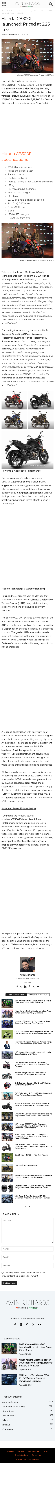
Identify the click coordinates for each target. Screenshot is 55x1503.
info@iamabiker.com (33, 1318)
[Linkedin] (26, 987)
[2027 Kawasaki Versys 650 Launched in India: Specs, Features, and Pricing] (7, 1055)
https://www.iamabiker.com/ (27, 978)
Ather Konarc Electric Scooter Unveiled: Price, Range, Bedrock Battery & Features (33, 1012)
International (8, 1411)
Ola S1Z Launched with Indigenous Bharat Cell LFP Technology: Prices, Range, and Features (34, 1032)
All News (10, 1451)
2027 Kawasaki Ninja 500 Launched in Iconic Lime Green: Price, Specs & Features (33, 1002)
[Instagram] (22, 987)
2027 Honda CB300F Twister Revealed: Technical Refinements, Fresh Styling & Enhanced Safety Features (31, 1126)
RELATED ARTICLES (16, 995)
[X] (34, 987)
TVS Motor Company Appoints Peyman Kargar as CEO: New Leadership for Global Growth (33, 1043)
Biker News (7, 1429)
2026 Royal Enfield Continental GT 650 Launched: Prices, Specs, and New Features (32, 1197)
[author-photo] (27, 964)
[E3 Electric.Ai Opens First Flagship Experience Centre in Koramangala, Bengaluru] (7, 1178)
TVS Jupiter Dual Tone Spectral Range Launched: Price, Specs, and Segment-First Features (32, 1064)
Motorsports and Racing (13, 1406)
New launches (8, 1415)
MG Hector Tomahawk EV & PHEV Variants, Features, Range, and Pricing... (34, 1378)
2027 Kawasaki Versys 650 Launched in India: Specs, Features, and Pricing (33, 1053)
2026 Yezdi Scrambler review (26, 1165)
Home (4, 11)
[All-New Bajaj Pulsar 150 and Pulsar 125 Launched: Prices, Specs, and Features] (7, 1075)
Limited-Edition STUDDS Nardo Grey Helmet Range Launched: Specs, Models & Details (33, 1187)
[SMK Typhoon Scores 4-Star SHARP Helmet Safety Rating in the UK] (7, 1085)
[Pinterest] (30, 987)
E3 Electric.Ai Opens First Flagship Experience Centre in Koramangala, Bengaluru (33, 1176)
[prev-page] (25, 1206)
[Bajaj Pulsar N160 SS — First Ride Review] (7, 1157)
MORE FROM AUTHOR (38, 995)
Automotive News (16, 11)
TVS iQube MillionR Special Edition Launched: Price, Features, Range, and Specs (33, 1094)
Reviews (6, 1424)
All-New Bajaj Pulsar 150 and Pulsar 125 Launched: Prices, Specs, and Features (30, 1074)
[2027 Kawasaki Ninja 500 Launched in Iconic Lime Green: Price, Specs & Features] (7, 1003)
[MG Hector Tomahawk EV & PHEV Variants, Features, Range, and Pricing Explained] (9, 1379)
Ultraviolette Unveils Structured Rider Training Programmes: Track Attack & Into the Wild (33, 1115)
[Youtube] (38, 987)
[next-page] (29, 1206)
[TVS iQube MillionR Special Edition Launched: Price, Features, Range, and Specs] (7, 1096)
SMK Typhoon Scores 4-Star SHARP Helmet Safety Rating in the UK (32, 1084)
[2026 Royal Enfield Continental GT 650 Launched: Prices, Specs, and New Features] (7, 1199)
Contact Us (36, 1455)
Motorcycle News (32, 11)
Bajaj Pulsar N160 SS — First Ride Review (31, 1155)
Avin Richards (10, 34)
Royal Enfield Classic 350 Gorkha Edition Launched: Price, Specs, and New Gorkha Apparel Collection (31, 1136)
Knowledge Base (21, 1455)
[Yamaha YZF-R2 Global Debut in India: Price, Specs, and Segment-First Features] (7, 1024)
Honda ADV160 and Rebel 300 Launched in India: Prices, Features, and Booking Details (32, 1104)
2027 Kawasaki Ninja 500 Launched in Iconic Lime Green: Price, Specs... (36, 1347)
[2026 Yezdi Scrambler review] (7, 1168)
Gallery (5, 1420)
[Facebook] (17, 987)
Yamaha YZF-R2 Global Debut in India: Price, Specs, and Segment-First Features (33, 1022)
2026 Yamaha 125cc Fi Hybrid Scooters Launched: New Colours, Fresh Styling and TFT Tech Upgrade (34, 1146)
